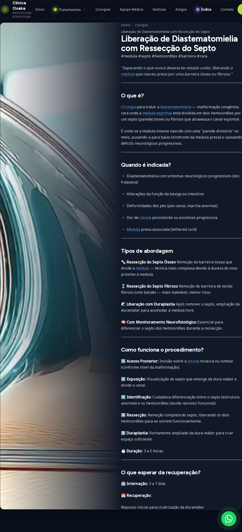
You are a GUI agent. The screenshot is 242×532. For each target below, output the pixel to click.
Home (125, 25)
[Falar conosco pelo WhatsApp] (228, 518)
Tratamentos (70, 9)
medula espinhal (157, 113)
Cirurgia (128, 106)
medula (127, 74)
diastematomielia (175, 106)
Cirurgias (141, 25)
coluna (145, 217)
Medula (133, 229)
